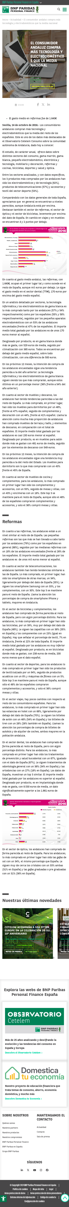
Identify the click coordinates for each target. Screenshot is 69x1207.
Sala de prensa (43, 1137)
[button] (3, 1198)
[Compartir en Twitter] (43, 105)
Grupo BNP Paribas (10, 1152)
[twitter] (28, 1170)
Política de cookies (20, 1189)
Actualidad (15, 20)
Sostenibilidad (24, 946)
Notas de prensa (14, 952)
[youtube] (34, 1170)
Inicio (5, 20)
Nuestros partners (10, 1128)
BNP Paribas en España (12, 1147)
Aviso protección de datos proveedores (46, 1193)
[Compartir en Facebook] (38, 105)
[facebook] (47, 1170)
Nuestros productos (10, 1133)
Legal (51, 1189)
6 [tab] (43, 958)
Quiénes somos (8, 1123)
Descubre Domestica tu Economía (23, 1099)
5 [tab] (38, 958)
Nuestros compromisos (12, 1137)
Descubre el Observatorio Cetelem (23, 1053)
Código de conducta (48, 1197)
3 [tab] (28, 958)
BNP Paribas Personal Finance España (24, 939)
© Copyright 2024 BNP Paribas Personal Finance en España (33, 1185)
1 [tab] (18, 958)
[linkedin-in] (22, 1170)
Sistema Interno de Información (22, 1197)
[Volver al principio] (65, 1199)
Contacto (41, 1132)
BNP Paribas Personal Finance (15, 1142)
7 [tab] (48, 958)
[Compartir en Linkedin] (48, 105)
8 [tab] (53, 958)
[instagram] (41, 1170)
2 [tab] (23, 958)
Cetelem (36, 80)
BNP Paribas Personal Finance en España (20, 2)
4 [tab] (33, 958)
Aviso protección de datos (15, 1193)
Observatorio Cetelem (42, 87)
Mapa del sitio (38, 1189)
